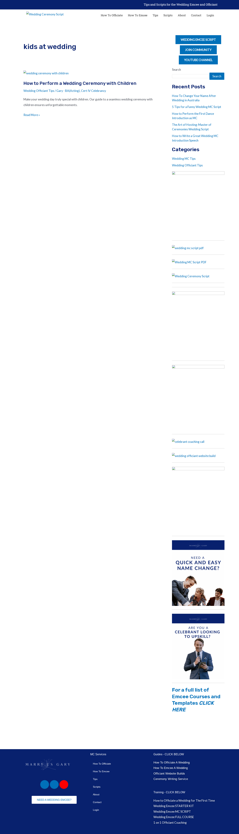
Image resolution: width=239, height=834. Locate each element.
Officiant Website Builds (169, 773)
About (182, 15)
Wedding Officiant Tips (38, 91)
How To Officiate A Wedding (171, 762)
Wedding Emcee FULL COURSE (173, 817)
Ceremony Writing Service (170, 779)
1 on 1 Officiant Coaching (170, 822)
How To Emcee (137, 15)
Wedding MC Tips (184, 158)
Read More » (31, 114)
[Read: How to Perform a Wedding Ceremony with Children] (46, 73)
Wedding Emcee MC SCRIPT (172, 811)
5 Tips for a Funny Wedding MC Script (196, 107)
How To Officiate (112, 15)
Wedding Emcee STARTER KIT (173, 806)
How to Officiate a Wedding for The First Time (184, 800)
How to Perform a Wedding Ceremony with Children (79, 83)
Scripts (168, 15)
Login (210, 15)
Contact (196, 15)
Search (176, 69)
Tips (155, 15)
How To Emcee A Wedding (170, 768)
